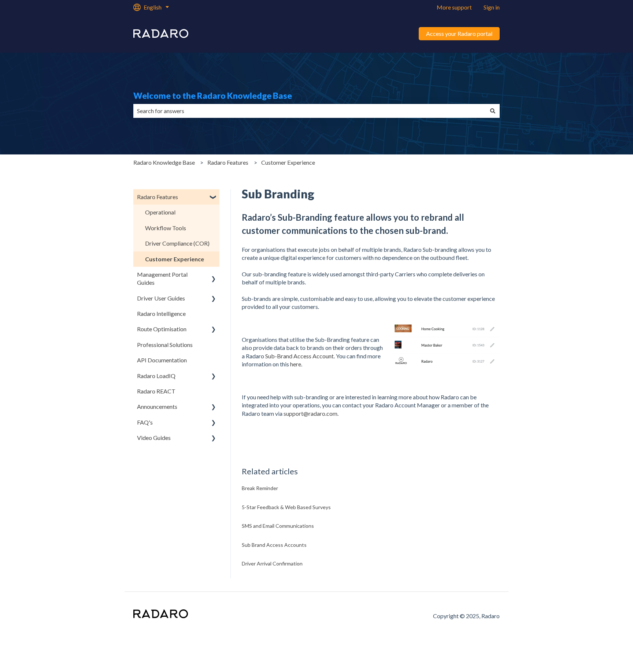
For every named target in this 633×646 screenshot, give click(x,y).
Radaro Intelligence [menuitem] (161, 313)
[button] (213, 197)
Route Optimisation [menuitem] (161, 328)
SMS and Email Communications (278, 526)
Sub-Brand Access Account (299, 355)
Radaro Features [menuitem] (157, 196)
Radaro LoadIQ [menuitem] (156, 375)
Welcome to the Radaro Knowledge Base (212, 95)
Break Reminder (260, 488)
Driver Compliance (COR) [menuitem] (177, 243)
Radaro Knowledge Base (164, 162)
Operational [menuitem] (160, 212)
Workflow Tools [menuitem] (165, 227)
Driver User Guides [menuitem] (161, 298)
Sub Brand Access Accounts (274, 545)
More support (454, 7)
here (295, 364)
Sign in (492, 7)
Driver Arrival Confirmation (272, 563)
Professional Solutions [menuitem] (165, 344)
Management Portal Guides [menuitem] (162, 278)
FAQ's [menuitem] (145, 422)
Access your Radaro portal (459, 33)
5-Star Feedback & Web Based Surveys (286, 507)
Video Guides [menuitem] (154, 437)
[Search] (493, 111)
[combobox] (309, 111)
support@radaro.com (310, 413)
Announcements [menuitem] (157, 406)
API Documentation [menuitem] (162, 359)
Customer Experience (288, 162)
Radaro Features (227, 162)
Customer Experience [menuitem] (174, 258)
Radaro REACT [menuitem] (156, 391)
